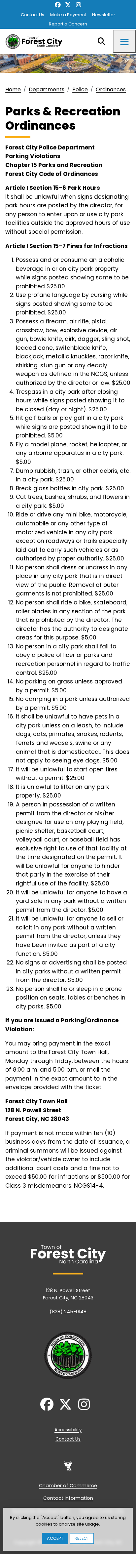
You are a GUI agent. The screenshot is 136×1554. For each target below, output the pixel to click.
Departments (46, 89)
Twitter (68, 5)
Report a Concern (68, 24)
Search (101, 41)
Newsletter (103, 15)
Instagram (78, 5)
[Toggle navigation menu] (124, 41)
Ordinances (111, 89)
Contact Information (68, 1498)
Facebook (57, 5)
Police (80, 89)
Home (13, 89)
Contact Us (32, 15)
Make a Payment (68, 15)
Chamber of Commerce (68, 1485)
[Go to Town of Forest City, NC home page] (35, 41)
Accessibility (68, 1430)
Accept (55, 1538)
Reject (82, 1538)
